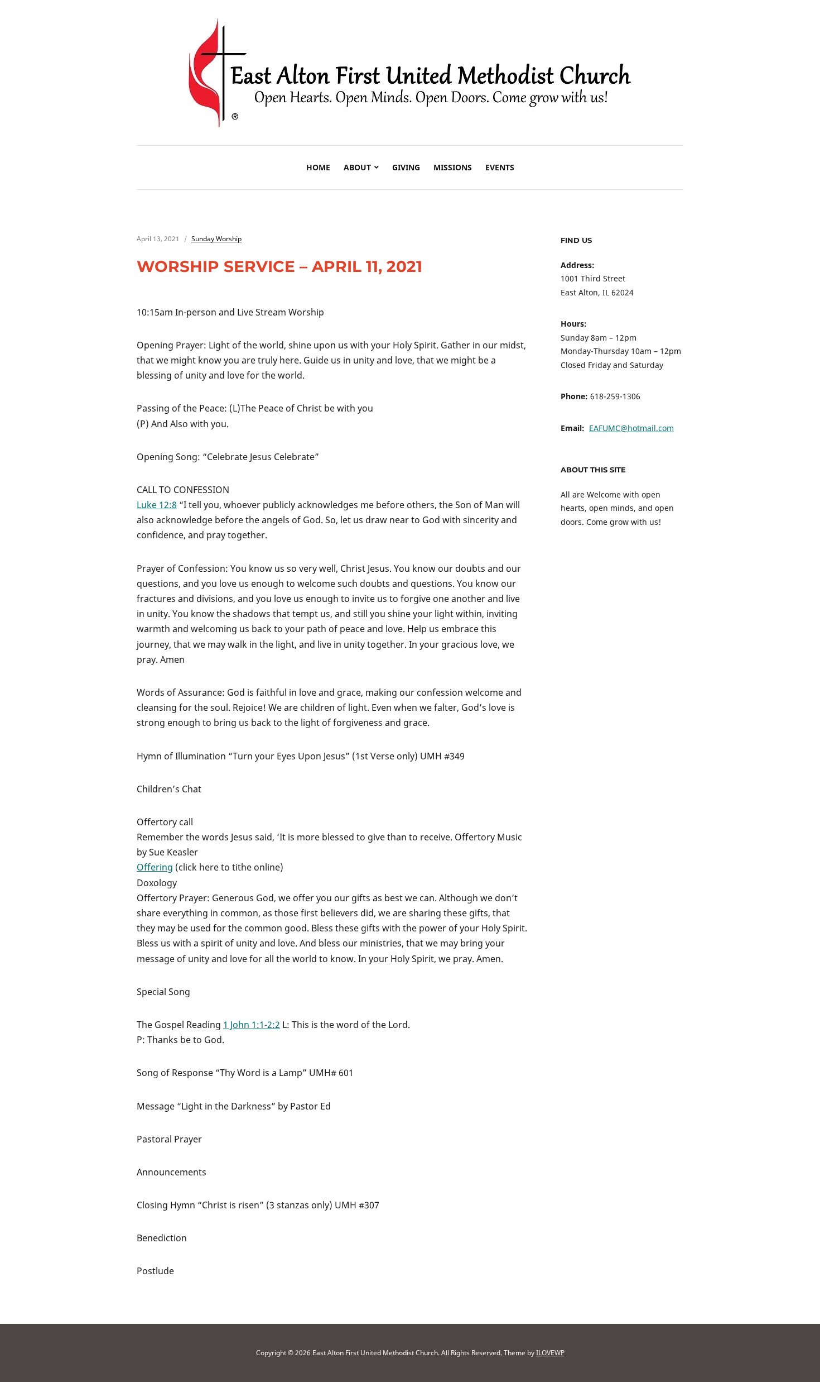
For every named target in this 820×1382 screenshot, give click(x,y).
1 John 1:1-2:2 (251, 1024)
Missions (452, 167)
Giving (406, 167)
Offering (155, 867)
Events (499, 167)
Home (318, 167)
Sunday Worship (216, 238)
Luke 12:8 (157, 505)
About (357, 167)
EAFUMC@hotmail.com (631, 428)
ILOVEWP (550, 1352)
